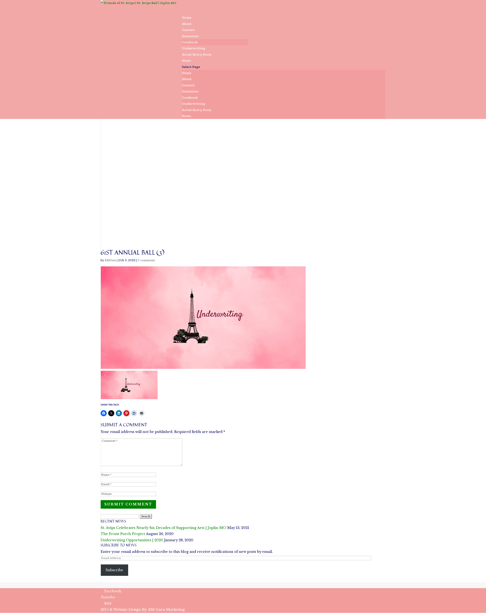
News (186, 116)
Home (186, 73)
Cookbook (190, 42)
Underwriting (193, 104)
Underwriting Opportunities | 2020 (132, 540)
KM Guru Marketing (166, 609)
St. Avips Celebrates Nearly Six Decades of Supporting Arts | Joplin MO (163, 528)
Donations (190, 91)
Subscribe (114, 570)
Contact (188, 85)
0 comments (146, 260)
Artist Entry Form (196, 54)
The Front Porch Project (123, 534)
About (187, 79)
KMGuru (111, 260)
